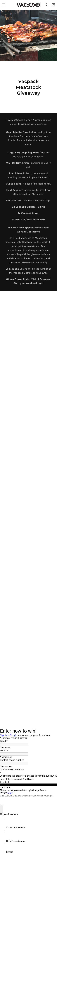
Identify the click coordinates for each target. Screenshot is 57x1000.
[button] (3, 5)
